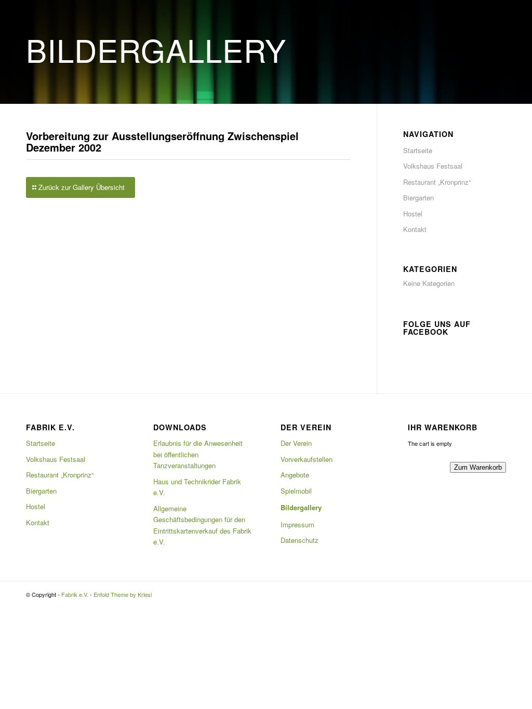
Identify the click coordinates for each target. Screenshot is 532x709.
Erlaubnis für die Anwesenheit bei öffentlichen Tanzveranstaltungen (198, 454)
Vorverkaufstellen (306, 459)
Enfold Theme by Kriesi (123, 594)
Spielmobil (296, 491)
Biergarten (418, 197)
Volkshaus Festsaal (432, 166)
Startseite (417, 150)
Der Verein (296, 443)
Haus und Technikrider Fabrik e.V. (197, 486)
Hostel (412, 214)
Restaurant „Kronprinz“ (437, 182)
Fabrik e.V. (74, 594)
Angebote (295, 475)
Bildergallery (301, 507)
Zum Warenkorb (478, 467)
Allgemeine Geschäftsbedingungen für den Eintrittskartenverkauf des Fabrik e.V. (202, 525)
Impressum (297, 524)
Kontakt (415, 229)
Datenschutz (299, 540)
